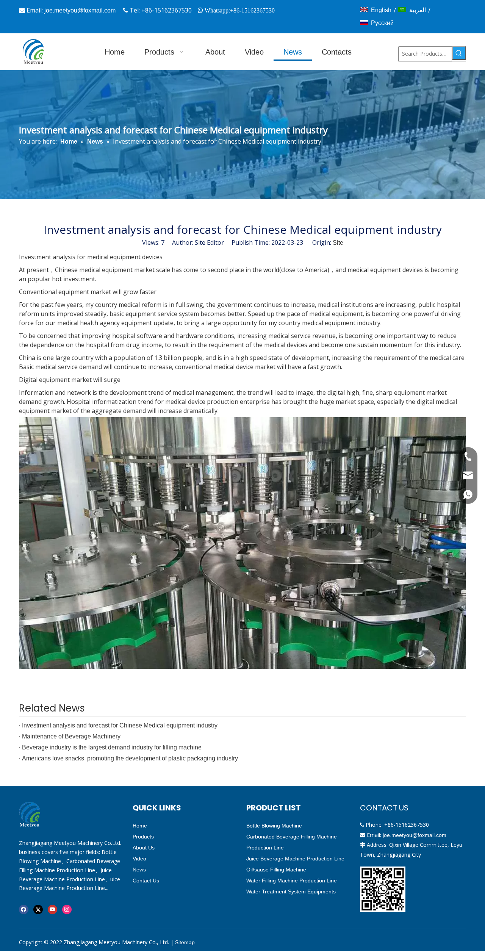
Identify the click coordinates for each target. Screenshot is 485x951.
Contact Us (146, 880)
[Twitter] (38, 909)
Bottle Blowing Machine (274, 826)
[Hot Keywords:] (459, 53)
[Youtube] (52, 909)
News (139, 870)
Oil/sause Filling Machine (276, 870)
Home (140, 826)
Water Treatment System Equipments (291, 891)
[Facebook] (23, 909)
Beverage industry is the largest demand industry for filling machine (112, 747)
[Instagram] (67, 909)
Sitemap (185, 942)
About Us (144, 848)
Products (143, 837)
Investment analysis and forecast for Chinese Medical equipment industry (119, 725)
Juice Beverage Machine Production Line (295, 859)
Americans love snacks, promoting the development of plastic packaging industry (130, 758)
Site (338, 242)
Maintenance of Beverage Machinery (71, 736)
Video (139, 859)
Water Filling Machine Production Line (291, 880)
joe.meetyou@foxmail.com (80, 10)
